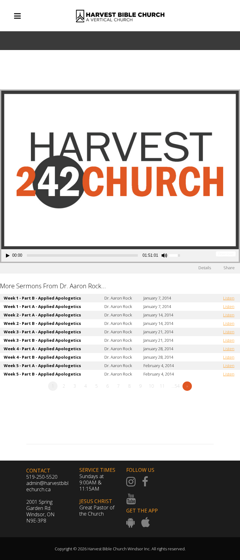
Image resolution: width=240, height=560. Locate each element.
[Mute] (164, 255)
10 (151, 386)
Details (204, 267)
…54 (176, 386)
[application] (94, 255)
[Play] (8, 256)
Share (229, 267)
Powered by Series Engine (217, 403)
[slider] (82, 255)
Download (225, 253)
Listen (228, 298)
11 (162, 386)
